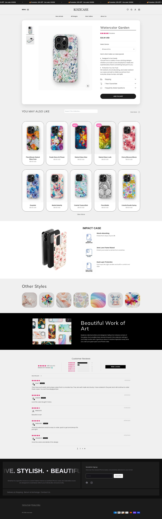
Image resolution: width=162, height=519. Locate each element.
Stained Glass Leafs (105, 157)
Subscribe (118, 476)
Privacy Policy (35, 505)
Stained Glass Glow (81, 157)
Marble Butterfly (57, 205)
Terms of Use (26, 505)
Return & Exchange (32, 492)
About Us (103, 16)
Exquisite (33, 205)
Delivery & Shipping (15, 492)
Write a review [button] (115, 366)
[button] (104, 33)
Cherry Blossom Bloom (129, 157)
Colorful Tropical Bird (81, 205)
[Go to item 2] (30, 40)
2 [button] (80, 449)
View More (81, 214)
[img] (36, 381)
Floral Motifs (105, 205)
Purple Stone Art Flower (57, 157)
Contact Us (45, 492)
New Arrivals (59, 16)
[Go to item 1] (30, 30)
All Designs (74, 16)
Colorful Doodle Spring (129, 205)
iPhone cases (57, 481)
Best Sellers (89, 16)
